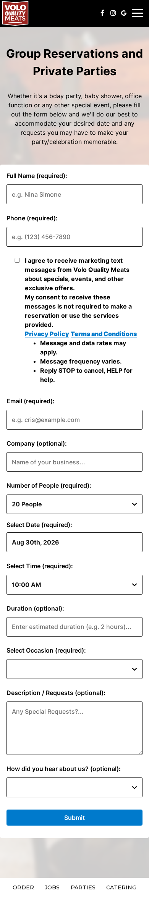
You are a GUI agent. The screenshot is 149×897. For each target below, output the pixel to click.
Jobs (52, 887)
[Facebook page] (102, 13)
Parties (83, 887)
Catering (121, 887)
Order (23, 887)
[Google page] (123, 13)
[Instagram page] (113, 13)
